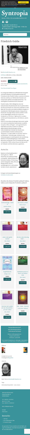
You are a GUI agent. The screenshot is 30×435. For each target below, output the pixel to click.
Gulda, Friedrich (17, 385)
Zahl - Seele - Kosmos (23, 306)
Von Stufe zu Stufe (23, 202)
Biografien (10, 357)
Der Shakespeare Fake (9, 420)
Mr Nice (6, 418)
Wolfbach (3, 75)
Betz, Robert (7, 241)
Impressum (4, 411)
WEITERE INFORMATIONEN (11, 5)
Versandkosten (8, 428)
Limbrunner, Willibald (23, 308)
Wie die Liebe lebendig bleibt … (23, 238)
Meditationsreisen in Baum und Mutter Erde (22, 273)
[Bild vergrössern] (15, 64)
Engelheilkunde (7, 271)
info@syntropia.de (8, 28)
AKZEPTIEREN (23, 2)
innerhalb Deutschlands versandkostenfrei (19, 83)
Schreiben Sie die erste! (7, 175)
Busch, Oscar (23, 204)
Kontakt (4, 410)
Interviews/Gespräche (7, 385)
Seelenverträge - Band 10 (7, 203)
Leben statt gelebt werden (7, 238)
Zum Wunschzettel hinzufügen (8, 88)
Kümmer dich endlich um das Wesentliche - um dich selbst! (7, 308)
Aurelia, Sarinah (7, 206)
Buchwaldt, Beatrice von (9, 72)
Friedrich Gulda (7, 422)
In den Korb (12, 81)
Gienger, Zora (7, 274)
